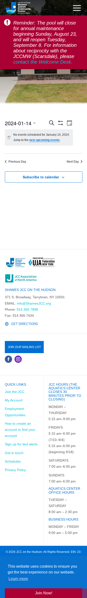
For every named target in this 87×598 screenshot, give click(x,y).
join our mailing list (24, 347)
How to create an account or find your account (20, 430)
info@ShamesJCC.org (34, 303)
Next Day (73, 161)
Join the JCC (14, 392)
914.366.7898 (27, 309)
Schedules (13, 461)
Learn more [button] (18, 579)
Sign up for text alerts (21, 444)
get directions (24, 324)
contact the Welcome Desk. (42, 62)
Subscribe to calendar (41, 176)
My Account (13, 400)
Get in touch (14, 453)
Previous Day (17, 161)
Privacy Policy (15, 470)
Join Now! (43, 593)
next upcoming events (44, 140)
